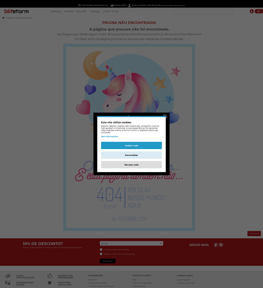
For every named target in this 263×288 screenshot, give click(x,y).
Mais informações (109, 136)
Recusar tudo (131, 165)
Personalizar (131, 155)
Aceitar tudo (131, 145)
